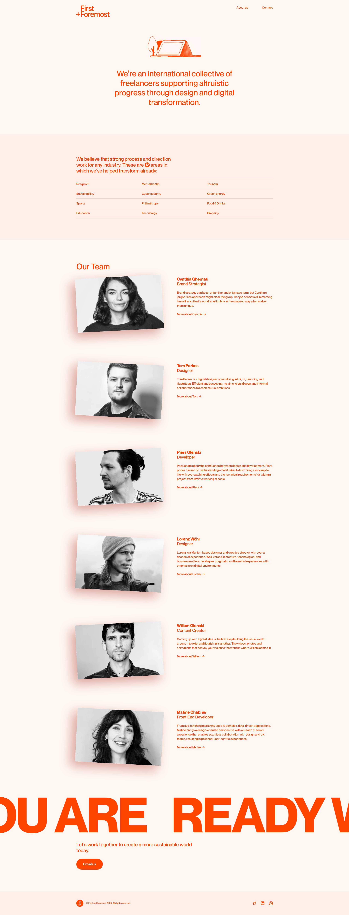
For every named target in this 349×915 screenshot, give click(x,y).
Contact (267, 7)
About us (242, 7)
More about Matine (189, 747)
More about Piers (188, 487)
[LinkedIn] (262, 903)
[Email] (254, 903)
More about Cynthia (190, 314)
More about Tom (187, 396)
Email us (89, 864)
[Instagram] (271, 903)
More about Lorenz (189, 574)
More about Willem (189, 656)
